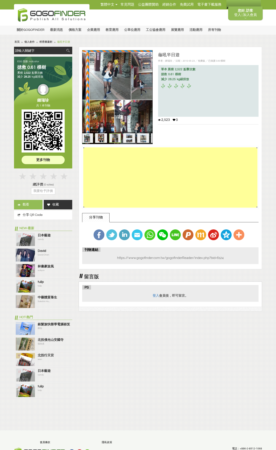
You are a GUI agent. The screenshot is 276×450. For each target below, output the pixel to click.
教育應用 (112, 29)
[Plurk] (188, 234)
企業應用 (93, 29)
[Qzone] (226, 234)
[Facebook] (99, 234)
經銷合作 (169, 4)
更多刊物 (43, 160)
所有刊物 (214, 29)
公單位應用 (132, 29)
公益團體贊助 (148, 4)
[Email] (137, 234)
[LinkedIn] (124, 234)
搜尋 (68, 50)
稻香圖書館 (45, 41)
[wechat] (162, 234)
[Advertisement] (170, 177)
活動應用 (196, 29)
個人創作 (29, 41)
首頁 (17, 41)
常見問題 (127, 4)
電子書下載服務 (209, 4)
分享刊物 (96, 217)
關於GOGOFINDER (30, 29)
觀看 (26, 204)
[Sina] (213, 234)
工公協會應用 (155, 29)
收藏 (55, 204)
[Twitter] (111, 234)
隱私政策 (107, 442)
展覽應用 (177, 29)
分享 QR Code (32, 214)
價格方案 (75, 29)
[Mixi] (200, 234)
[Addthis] (239, 234)
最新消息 (56, 29)
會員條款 (45, 442)
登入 (156, 295)
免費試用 (187, 4)
